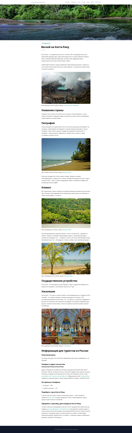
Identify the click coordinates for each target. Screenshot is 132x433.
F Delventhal (67, 346)
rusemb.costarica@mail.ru (60, 376)
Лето (79, 2)
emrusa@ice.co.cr (47, 376)
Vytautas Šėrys (67, 172)
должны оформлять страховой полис (58, 409)
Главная (67, 2)
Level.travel (51, 397)
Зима (88, 2)
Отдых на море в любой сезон (38, 2)
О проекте (73, 2)
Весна (92, 2)
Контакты (98, 2)
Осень (83, 2)
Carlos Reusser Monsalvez (71, 105)
